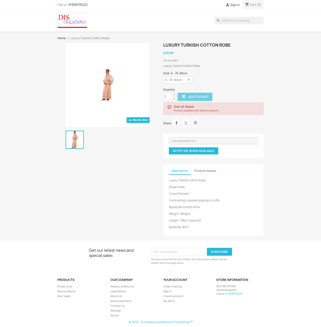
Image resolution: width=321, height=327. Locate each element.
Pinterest (195, 123)
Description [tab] (180, 171)
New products (66, 291)
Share (176, 123)
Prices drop (64, 286)
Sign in (167, 291)
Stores (114, 315)
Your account (175, 280)
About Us (116, 296)
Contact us (117, 305)
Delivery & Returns (122, 286)
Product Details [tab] (205, 171)
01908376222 (78, 5)
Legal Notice (118, 291)
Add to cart (194, 96)
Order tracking (172, 286)
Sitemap (115, 310)
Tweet (186, 123)
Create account (173, 296)
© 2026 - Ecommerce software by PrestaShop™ (161, 322)
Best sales (64, 296)
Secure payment (121, 301)
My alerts (169, 301)
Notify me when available (193, 151)
